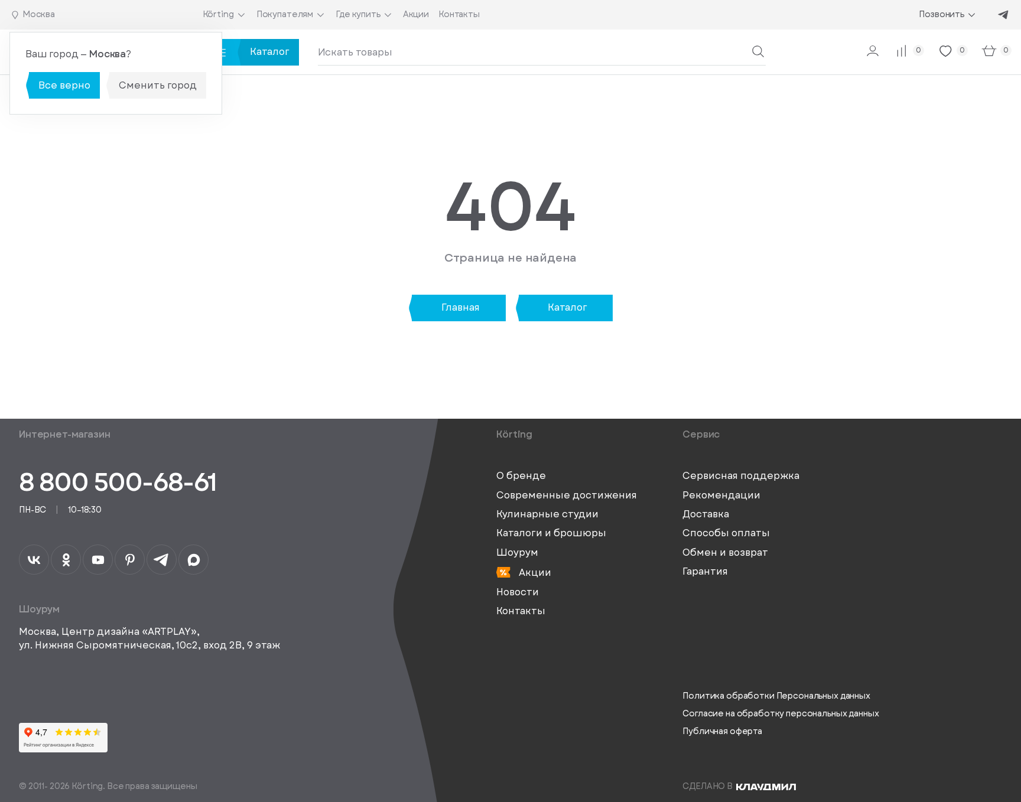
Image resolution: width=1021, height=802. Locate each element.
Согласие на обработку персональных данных (780, 713)
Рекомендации (721, 495)
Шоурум (517, 552)
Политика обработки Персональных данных (776, 696)
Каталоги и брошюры (551, 533)
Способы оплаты (726, 533)
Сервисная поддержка (740, 476)
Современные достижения (566, 495)
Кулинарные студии (547, 514)
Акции (533, 572)
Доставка (705, 514)
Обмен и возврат (725, 552)
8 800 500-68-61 (117, 482)
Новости (517, 592)
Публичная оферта (722, 731)
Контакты (520, 611)
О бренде (521, 476)
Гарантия (705, 571)
